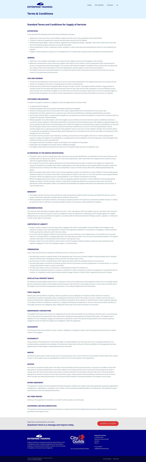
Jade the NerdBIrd (37, 459)
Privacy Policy (116, 458)
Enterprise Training (36, 458)
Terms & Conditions (107, 458)
